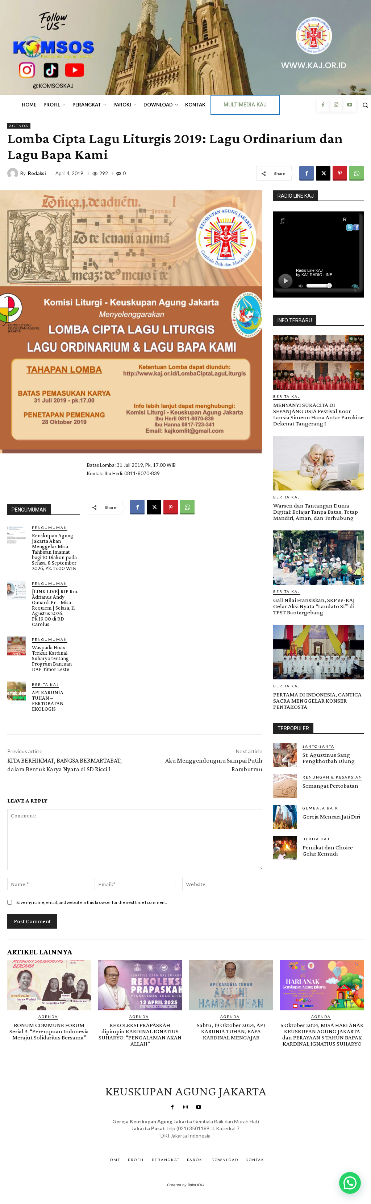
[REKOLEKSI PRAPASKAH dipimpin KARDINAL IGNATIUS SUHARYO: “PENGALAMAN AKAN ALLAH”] (140, 985)
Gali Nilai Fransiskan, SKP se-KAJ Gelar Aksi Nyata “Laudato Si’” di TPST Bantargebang (314, 606)
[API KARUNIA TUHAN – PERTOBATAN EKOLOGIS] (16, 691)
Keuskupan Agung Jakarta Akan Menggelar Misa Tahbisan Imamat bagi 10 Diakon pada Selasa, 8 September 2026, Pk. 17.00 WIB (54, 552)
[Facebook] (323, 105)
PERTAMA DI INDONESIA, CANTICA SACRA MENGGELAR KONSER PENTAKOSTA (317, 700)
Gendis (207, 1143)
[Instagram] (336, 105)
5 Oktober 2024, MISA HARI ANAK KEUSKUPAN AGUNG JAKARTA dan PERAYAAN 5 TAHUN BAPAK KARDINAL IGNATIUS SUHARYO (322, 1034)
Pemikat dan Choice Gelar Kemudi (328, 850)
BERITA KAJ (45, 684)
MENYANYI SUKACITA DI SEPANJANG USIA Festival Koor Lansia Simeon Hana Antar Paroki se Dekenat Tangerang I (318, 414)
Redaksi (37, 173)
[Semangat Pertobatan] (285, 786)
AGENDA (19, 126)
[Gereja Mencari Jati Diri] (285, 817)
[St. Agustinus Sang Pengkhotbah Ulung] (285, 755)
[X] (323, 173)
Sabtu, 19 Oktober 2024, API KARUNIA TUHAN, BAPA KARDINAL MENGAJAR (231, 1031)
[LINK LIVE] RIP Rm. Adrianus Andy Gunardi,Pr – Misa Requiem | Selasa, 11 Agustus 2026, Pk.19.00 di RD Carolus (55, 608)
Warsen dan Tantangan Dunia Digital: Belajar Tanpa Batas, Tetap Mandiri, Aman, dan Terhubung (315, 511)
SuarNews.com (174, 1143)
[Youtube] (349, 105)
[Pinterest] (340, 173)
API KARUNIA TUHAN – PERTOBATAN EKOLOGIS (48, 701)
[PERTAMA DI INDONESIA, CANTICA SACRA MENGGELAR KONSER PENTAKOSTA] (318, 652)
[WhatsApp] (356, 173)
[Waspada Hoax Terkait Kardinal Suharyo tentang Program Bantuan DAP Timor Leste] (16, 646)
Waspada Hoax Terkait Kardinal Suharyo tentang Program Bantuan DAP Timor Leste (52, 658)
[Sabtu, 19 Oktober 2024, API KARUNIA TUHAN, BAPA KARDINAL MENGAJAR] (231, 985)
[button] (350, 1183)
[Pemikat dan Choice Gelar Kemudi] (285, 848)
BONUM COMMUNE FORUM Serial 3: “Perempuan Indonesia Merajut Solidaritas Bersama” (49, 1031)
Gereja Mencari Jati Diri (331, 816)
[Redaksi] (13, 173)
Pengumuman (49, 527)
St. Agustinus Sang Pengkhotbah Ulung (329, 757)
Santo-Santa (318, 746)
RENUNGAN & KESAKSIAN (332, 777)
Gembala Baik (320, 808)
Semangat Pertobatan (330, 785)
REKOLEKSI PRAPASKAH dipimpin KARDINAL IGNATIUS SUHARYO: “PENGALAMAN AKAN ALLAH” (140, 1034)
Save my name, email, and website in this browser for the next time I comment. (91, 902)
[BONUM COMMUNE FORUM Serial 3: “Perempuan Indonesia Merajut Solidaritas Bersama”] (49, 985)
